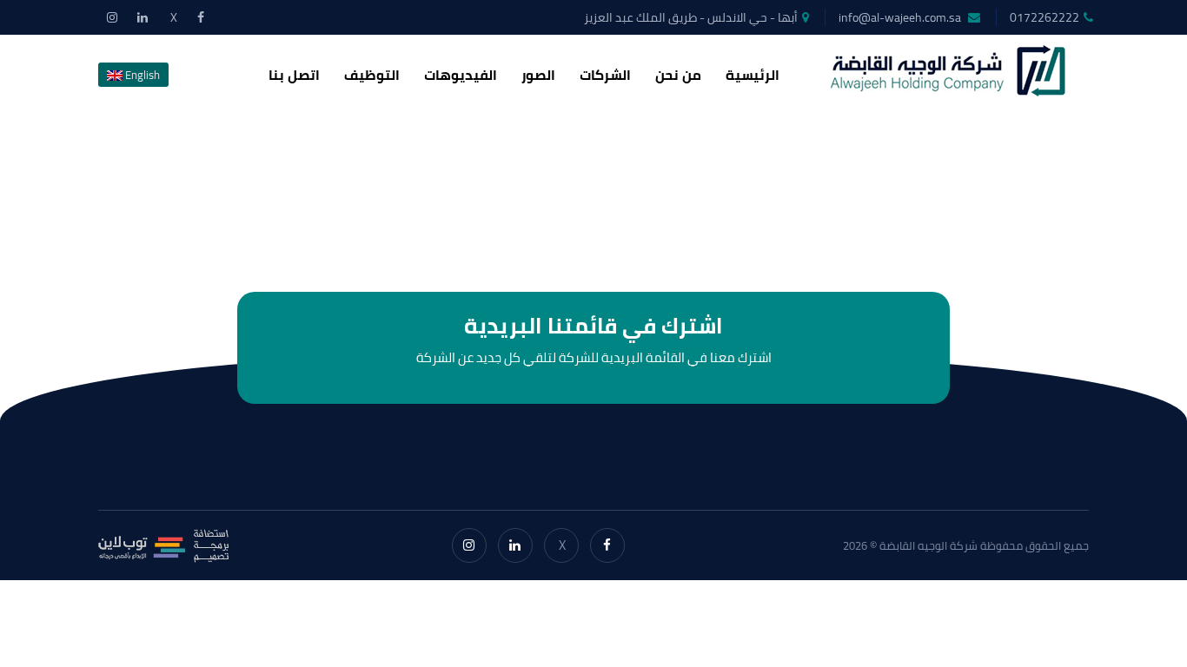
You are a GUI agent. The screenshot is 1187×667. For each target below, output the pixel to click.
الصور (538, 75)
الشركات (605, 75)
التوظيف (372, 75)
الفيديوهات (460, 75)
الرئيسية (752, 75)
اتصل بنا (294, 75)
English (141, 74)
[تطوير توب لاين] (163, 546)
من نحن (678, 75)
